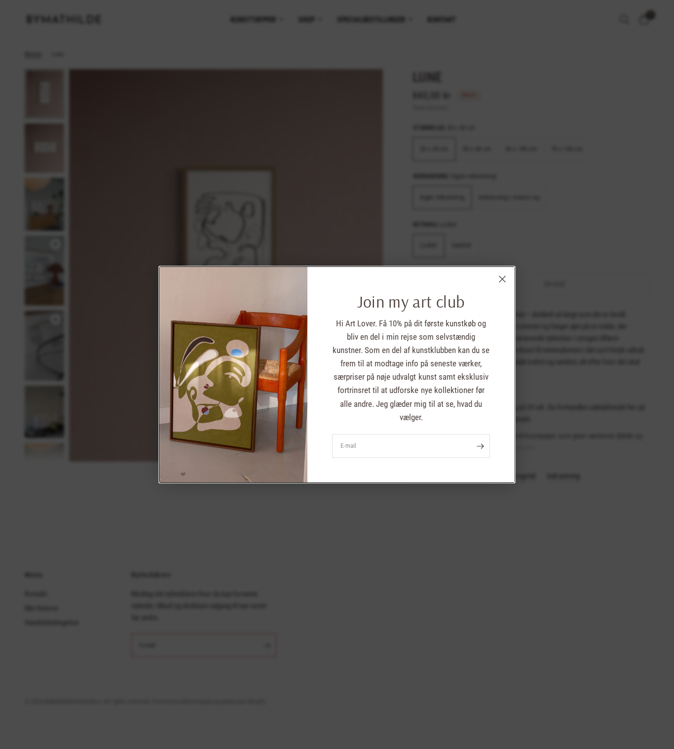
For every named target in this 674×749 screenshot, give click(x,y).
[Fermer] (502, 279)
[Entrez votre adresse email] (480, 446)
